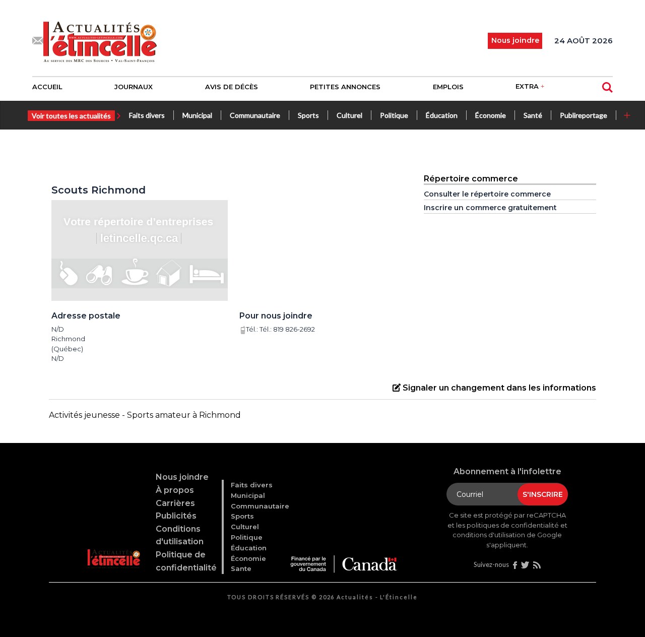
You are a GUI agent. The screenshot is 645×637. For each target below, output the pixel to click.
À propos (175, 490)
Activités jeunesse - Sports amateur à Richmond (145, 415)
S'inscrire (543, 494)
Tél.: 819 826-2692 (287, 329)
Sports (308, 115)
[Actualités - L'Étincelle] (114, 546)
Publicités (176, 516)
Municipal (197, 115)
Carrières (175, 503)
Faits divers (147, 115)
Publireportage (583, 115)
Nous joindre (182, 477)
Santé (533, 115)
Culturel (349, 115)
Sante (241, 568)
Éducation (442, 115)
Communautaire (255, 115)
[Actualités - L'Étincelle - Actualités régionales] (100, 40)
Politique (394, 115)
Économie (490, 115)
